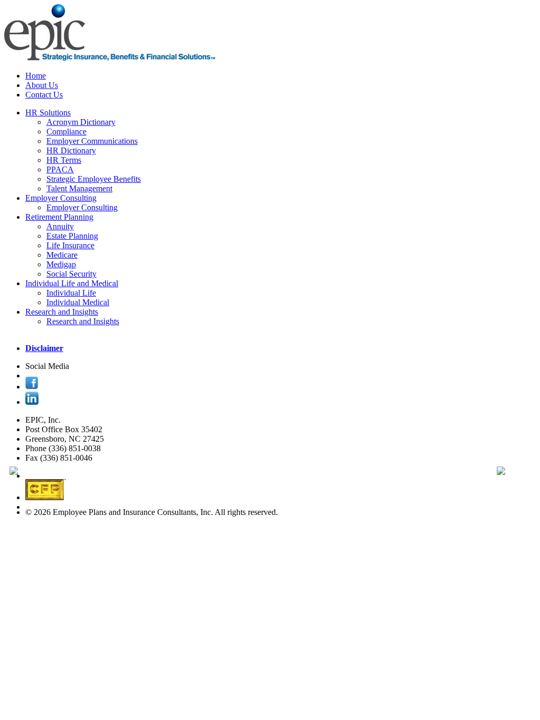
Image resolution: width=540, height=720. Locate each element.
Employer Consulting (61, 197)
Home (35, 75)
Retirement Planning (59, 216)
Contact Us (44, 94)
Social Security (71, 273)
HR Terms (63, 159)
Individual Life (71, 292)
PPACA (60, 169)
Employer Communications (92, 141)
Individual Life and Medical (71, 283)
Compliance (66, 131)
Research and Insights (61, 311)
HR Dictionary (71, 150)
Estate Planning (72, 235)
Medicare (62, 254)
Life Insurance (70, 245)
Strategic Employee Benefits (93, 178)
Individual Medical (77, 302)
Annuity (60, 226)
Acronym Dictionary (80, 122)
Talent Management (79, 188)
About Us (41, 85)
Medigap (61, 264)
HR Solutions (48, 112)
